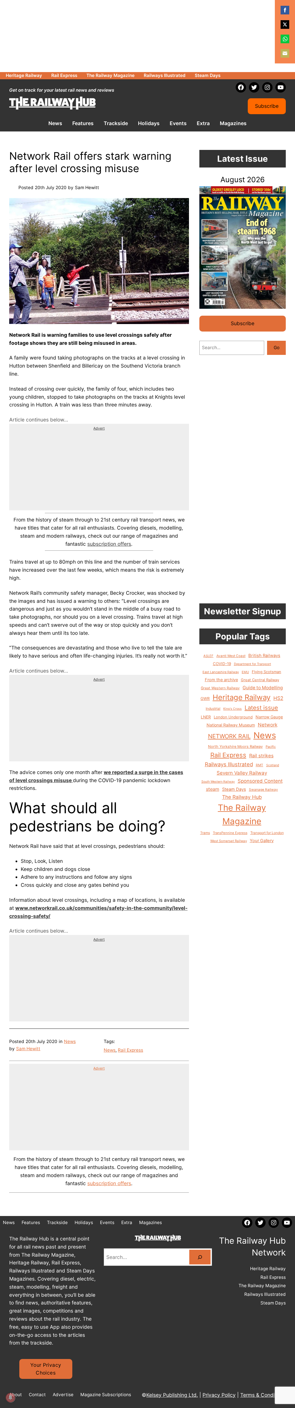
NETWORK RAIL (229, 736)
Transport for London (267, 833)
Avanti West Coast (230, 656)
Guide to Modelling (263, 687)
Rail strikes (261, 755)
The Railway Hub (242, 797)
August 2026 (242, 179)
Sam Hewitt (28, 1048)
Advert (99, 428)
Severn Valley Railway (242, 773)
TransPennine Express (230, 833)
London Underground (233, 717)
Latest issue (261, 707)
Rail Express (130, 1050)
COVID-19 (222, 663)
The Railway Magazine (242, 814)
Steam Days (234, 789)
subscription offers (109, 544)
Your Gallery (262, 840)
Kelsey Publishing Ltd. (172, 1395)
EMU (245, 672)
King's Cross (232, 709)
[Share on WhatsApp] (285, 39)
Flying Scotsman (266, 671)
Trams (205, 833)
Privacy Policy (219, 1395)
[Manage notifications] (10, 1397)
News (70, 1041)
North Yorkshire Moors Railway (235, 746)
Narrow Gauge (269, 716)
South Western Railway (218, 782)
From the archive (221, 679)
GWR (205, 698)
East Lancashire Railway (221, 672)
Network (267, 725)
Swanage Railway (263, 790)
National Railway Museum (231, 724)
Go (276, 347)
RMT (259, 765)
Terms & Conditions (263, 1395)
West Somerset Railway (228, 841)
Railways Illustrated (229, 764)
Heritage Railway (242, 697)
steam (212, 789)
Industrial (213, 708)
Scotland (272, 765)
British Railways (264, 655)
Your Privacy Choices (45, 1369)
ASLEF (208, 656)
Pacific (271, 747)
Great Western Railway (220, 688)
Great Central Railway (260, 680)
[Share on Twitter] (285, 24)
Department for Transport (252, 664)
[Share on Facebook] (285, 10)
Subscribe (267, 106)
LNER (206, 717)
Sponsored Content (260, 781)
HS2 (278, 698)
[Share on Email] (285, 53)
